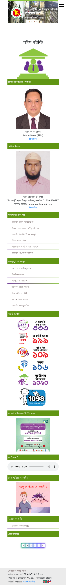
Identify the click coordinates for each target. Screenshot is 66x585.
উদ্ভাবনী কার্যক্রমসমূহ (20, 526)
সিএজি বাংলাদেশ (18, 274)
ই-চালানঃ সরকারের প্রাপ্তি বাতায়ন (25, 228)
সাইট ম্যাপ (21, 571)
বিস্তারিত (33, 138)
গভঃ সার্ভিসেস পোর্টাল (20, 293)
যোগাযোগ (12, 571)
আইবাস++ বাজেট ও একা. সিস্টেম (25, 246)
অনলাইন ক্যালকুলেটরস (20, 305)
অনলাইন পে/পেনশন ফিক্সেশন (22, 253)
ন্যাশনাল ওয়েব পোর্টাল (20, 287)
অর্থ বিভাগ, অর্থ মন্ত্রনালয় (21, 268)
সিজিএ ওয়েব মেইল (19, 240)
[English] (49, 581)
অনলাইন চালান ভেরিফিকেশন (22, 222)
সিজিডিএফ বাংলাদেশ (19, 280)
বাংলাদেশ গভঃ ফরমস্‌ (20, 299)
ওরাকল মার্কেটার (29, 581)
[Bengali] (45, 581)
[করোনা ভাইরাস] (33, 435)
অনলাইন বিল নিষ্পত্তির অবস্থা (24, 234)
